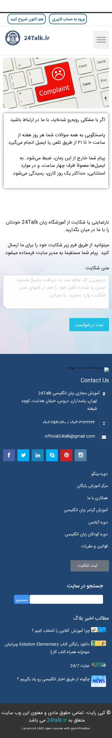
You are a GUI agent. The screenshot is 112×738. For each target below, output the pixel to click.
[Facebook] (9, 455)
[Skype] (52, 455)
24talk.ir (57, 720)
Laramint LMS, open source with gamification (56, 728)
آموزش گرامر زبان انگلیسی (86, 510)
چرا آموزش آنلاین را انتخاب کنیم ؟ (61, 631)
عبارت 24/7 (80, 666)
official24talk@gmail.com (70, 436)
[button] (89, 566)
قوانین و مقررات (94, 546)
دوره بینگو (99, 474)
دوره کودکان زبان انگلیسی (86, 534)
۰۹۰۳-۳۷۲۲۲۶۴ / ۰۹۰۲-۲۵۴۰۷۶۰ (69, 422)
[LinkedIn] (38, 455)
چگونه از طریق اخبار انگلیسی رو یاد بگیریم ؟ (53, 679)
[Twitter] (23, 455)
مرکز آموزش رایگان (92, 486)
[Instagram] (81, 455)
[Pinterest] (66, 455)
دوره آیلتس (98, 522)
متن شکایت (97, 268)
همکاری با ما (98, 498)
